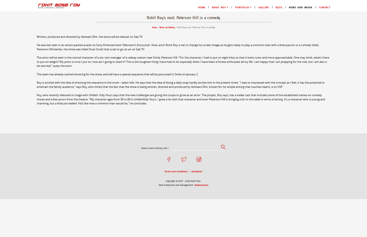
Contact (324, 7)
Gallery (263, 7)
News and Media (300, 7)
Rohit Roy (219, 7)
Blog (279, 7)
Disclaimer (197, 171)
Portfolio (242, 7)
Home (201, 7)
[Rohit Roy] (59, 5)
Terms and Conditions (176, 171)
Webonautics (201, 185)
